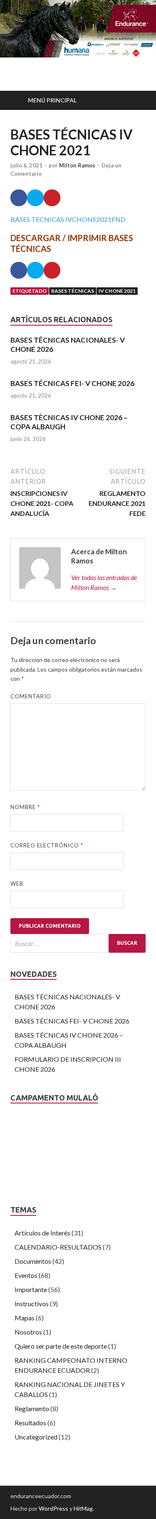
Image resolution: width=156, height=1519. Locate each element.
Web (16, 883)
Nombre (25, 807)
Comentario (30, 696)
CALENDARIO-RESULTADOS (58, 1247)
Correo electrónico (46, 845)
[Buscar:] (78, 943)
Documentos (33, 1261)
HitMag (83, 1508)
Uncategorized (36, 1437)
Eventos (26, 1275)
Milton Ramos (77, 165)
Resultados (30, 1423)
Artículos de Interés (42, 1233)
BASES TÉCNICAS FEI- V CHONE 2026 (72, 383)
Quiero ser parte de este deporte (61, 1346)
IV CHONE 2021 (117, 291)
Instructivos (32, 1303)
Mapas (25, 1318)
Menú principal (52, 100)
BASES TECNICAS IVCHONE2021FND (68, 219)
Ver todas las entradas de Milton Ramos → (104, 582)
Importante (31, 1289)
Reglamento (32, 1408)
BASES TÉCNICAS (72, 291)
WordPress (53, 1508)
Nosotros (28, 1332)
